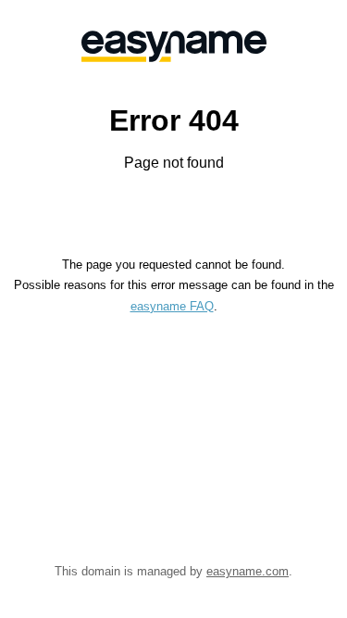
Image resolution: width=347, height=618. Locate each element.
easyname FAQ (172, 306)
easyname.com (247, 571)
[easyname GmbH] (173, 46)
